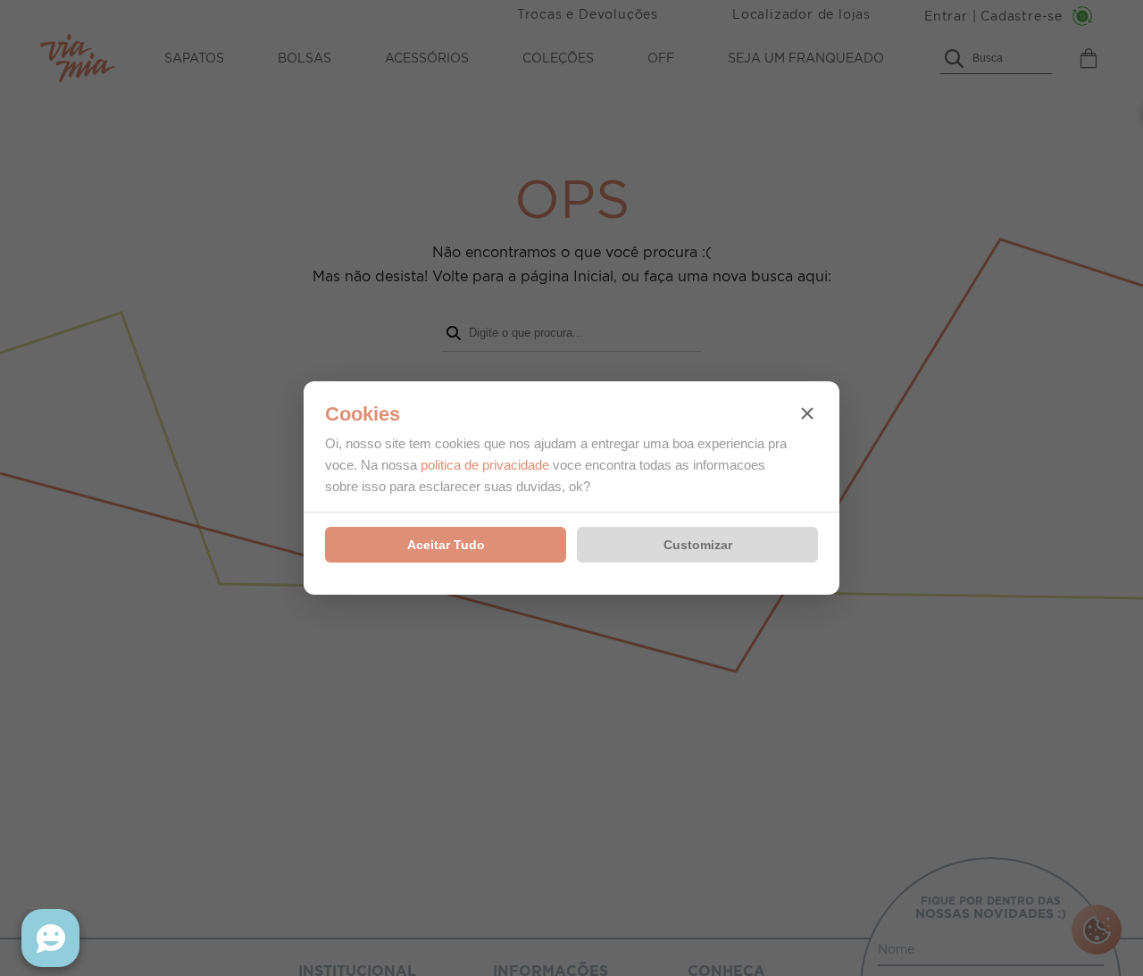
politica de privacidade (485, 464)
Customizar (697, 545)
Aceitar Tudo (446, 545)
